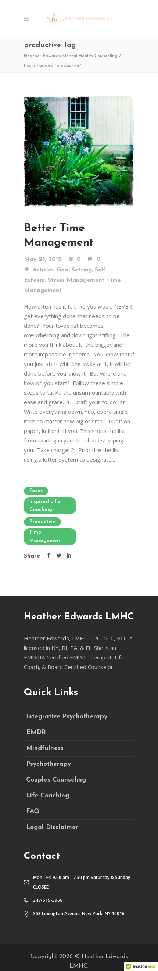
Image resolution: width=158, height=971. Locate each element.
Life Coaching (47, 796)
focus (36, 490)
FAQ (32, 811)
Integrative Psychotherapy (66, 717)
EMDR (36, 732)
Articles (43, 270)
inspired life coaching (44, 505)
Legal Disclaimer (52, 827)
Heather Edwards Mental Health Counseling (71, 56)
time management (45, 536)
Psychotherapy (48, 764)
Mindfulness (45, 748)
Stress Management (76, 280)
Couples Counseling (56, 780)
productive (42, 521)
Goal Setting (74, 270)
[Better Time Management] (79, 150)
